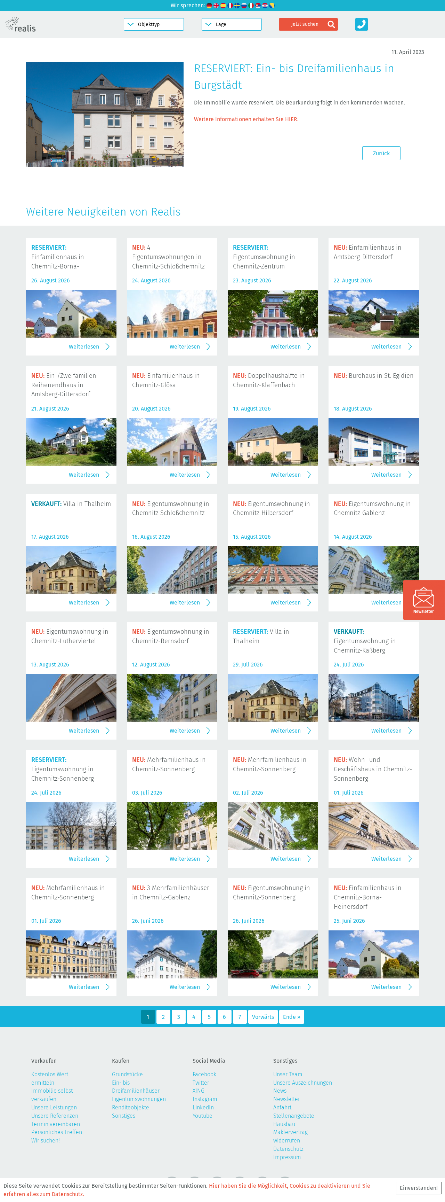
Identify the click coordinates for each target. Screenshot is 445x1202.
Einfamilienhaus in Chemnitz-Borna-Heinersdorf (368, 897)
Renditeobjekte (130, 1107)
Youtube (202, 1116)
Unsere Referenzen (54, 1116)
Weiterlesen (84, 346)
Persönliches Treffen (56, 1132)
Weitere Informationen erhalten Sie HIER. (246, 119)
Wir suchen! (45, 1140)
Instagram (205, 1099)
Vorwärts (263, 1017)
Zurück (381, 153)
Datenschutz (288, 1149)
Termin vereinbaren (55, 1124)
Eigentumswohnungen (139, 1099)
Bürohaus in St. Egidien (374, 376)
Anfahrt (282, 1107)
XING (198, 1090)
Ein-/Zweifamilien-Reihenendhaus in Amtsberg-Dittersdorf (65, 385)
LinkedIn (203, 1107)
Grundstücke (127, 1074)
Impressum (287, 1157)
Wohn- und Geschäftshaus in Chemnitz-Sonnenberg (373, 769)
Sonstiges (123, 1116)
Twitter (201, 1082)
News (279, 1090)
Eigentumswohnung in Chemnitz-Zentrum (264, 257)
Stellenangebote (293, 1116)
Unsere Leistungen (54, 1107)
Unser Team (287, 1074)
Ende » (291, 1017)
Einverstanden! (419, 1188)
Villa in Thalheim (71, 504)
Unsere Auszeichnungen (302, 1082)
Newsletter (286, 1099)
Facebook (204, 1074)
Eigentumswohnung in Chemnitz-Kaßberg (365, 641)
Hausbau (284, 1124)
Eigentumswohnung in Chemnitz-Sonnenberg (62, 769)
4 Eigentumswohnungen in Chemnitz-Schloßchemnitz (168, 257)
